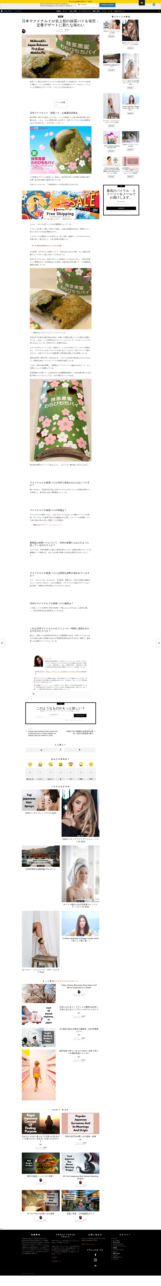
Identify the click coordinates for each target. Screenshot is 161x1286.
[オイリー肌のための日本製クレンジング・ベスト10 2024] (81, 873)
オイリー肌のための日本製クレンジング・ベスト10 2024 (130, 82)
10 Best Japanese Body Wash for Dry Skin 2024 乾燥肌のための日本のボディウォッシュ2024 (111, 170)
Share (24, 37)
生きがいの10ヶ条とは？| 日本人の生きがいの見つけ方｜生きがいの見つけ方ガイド (40, 1138)
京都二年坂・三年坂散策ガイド (80, 1214)
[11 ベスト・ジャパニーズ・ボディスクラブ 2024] (41, 939)
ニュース (115, 1259)
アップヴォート (41, 750)
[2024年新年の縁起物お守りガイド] (41, 856)
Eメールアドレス (54, 714)
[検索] (159, 11)
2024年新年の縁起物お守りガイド (41, 869)
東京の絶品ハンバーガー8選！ (40, 1176)
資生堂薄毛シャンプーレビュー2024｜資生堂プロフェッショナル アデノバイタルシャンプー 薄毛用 (130, 170)
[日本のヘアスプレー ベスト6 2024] (41, 800)
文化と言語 (73, 11)
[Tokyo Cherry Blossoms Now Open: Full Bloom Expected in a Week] (39, 993)
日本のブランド (119, 11)
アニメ (115, 1238)
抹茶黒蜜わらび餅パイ (55, 123)
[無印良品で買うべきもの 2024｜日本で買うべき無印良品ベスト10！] (39, 1075)
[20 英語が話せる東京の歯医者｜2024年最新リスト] (39, 1037)
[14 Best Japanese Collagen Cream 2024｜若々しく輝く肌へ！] (81, 923)
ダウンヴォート (80, 750)
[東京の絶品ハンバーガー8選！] (41, 1163)
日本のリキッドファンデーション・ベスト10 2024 (130, 43)
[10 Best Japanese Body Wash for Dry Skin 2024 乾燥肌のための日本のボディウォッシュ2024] (111, 161)
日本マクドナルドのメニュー (51, 525)
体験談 (58, 11)
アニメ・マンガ (107, 11)
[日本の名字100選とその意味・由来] (81, 1123)
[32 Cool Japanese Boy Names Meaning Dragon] (81, 1163)
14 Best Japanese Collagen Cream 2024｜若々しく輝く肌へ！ (130, 108)
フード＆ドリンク (85, 11)
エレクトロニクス (118, 1244)
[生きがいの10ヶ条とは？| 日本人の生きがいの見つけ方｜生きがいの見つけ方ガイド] (41, 1123)
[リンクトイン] (33, 694)
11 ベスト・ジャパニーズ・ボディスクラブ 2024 (111, 121)
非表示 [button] (90, 1)
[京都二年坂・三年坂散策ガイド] (81, 1200)
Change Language (107, 4)
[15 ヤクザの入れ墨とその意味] (41, 1200)
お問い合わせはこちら (87, 1244)
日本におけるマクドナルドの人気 (52, 333)
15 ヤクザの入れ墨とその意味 (40, 1214)
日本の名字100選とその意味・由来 (80, 1136)
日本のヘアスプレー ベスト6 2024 (40, 813)
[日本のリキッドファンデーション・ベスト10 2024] (81, 813)
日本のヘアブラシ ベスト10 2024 (131, 145)
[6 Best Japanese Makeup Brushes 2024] (111, 137)
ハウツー (115, 1255)
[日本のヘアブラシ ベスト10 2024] (130, 137)
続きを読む (111, 36)
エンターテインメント (119, 1246)
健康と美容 (96, 11)
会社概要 (54, 1257)
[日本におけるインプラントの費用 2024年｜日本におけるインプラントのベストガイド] (39, 1015)
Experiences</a (67, 981)
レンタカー (116, 1240)
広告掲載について (57, 1261)
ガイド (65, 11)
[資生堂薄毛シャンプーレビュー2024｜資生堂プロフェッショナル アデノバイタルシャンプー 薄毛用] (130, 161)
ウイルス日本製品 (76, 1)
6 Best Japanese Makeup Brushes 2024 (112, 146)
